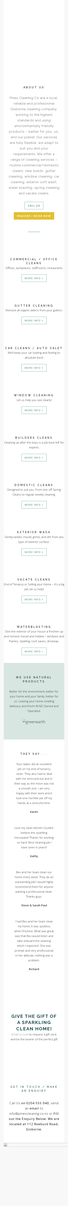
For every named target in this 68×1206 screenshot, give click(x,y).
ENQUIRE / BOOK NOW (34, 216)
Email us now (20, 1034)
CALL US (34, 205)
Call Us (29, 1103)
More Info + (34, 278)
